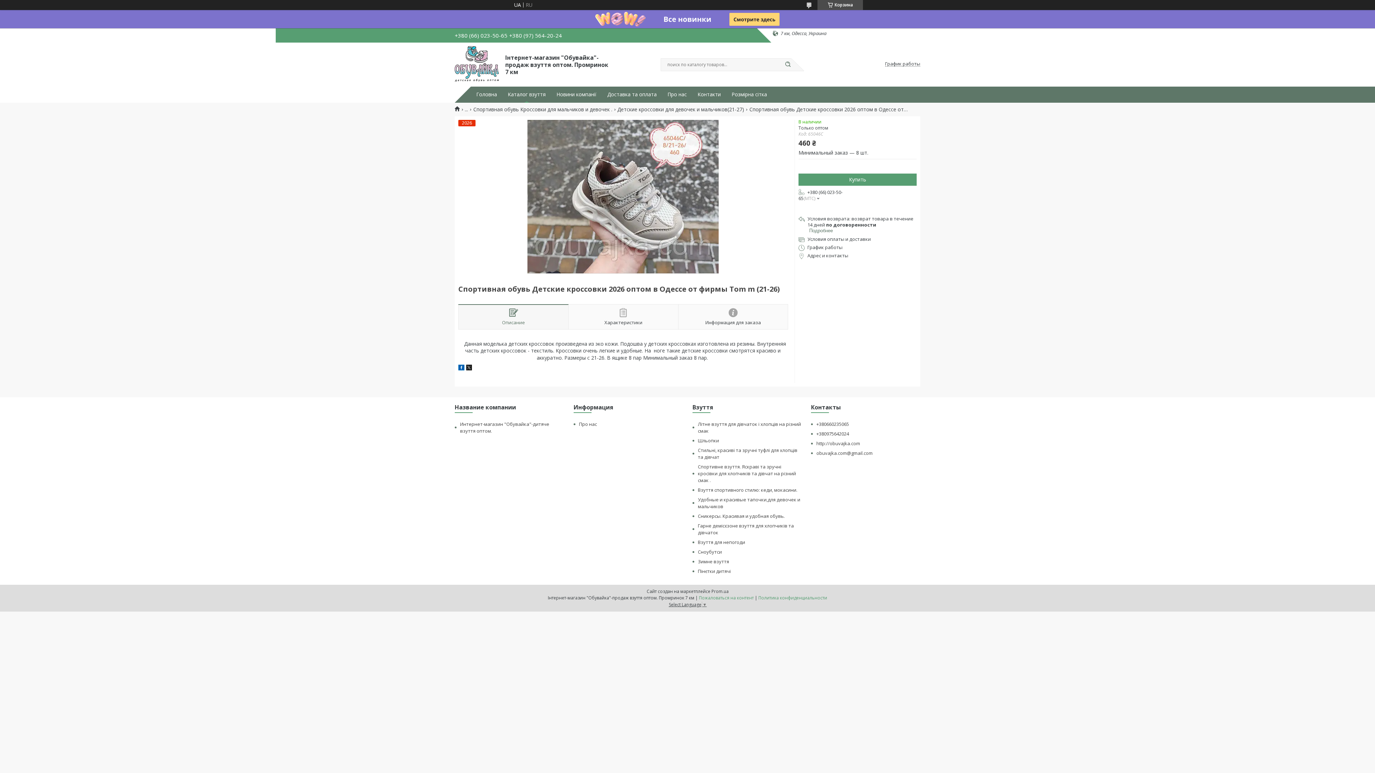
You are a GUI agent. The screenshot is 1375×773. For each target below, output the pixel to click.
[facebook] (461, 368)
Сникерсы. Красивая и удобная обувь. (741, 516)
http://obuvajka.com (838, 443)
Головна (486, 94)
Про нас (677, 94)
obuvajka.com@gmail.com (844, 453)
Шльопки (708, 440)
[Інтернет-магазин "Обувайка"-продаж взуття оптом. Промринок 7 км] (477, 64)
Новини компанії (576, 94)
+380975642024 (832, 434)
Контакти (709, 94)
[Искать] (788, 64)
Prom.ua (720, 591)
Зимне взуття (713, 561)
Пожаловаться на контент (726, 598)
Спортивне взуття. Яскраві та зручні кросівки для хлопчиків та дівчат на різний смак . (747, 473)
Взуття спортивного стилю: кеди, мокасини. (747, 490)
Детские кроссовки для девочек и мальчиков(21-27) (680, 109)
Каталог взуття (527, 94)
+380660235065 (832, 424)
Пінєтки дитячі (714, 571)
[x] (469, 368)
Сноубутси (710, 552)
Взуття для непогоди (721, 542)
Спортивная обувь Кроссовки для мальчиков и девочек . (542, 109)
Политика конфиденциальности (792, 598)
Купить (857, 179)
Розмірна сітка (749, 94)
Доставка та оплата (632, 94)
